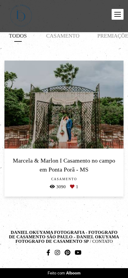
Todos (18, 36)
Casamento (62, 36)
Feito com (64, 273)
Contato (102, 241)
